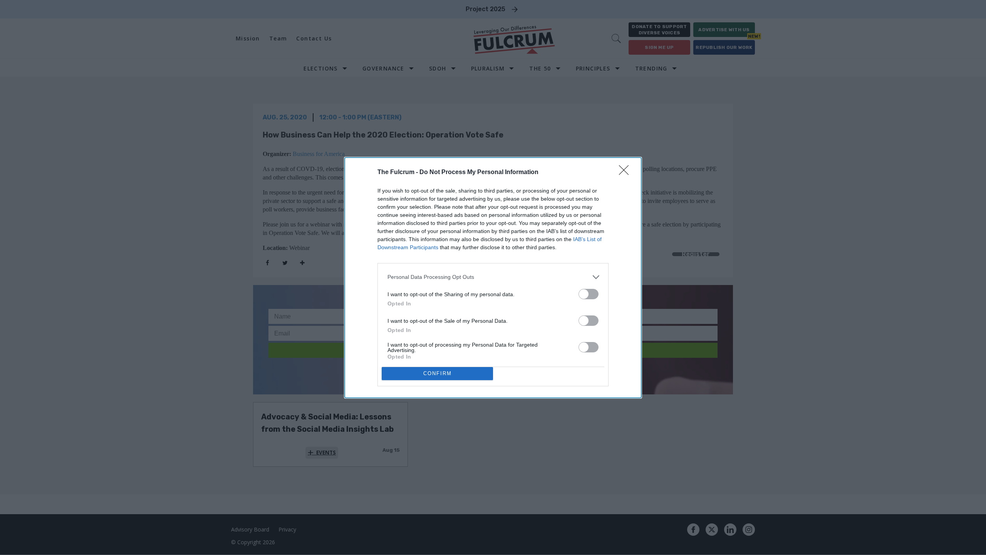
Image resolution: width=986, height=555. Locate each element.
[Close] (626, 172)
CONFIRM (437, 373)
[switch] (589, 294)
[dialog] (493, 278)
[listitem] (493, 277)
